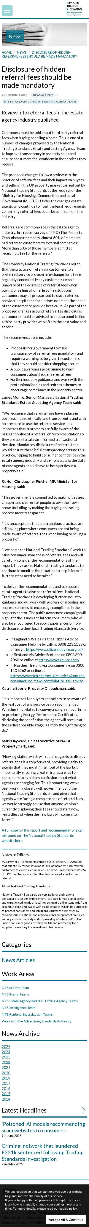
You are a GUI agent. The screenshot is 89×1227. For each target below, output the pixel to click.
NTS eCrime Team (15, 988)
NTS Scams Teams (15, 994)
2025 (6, 1046)
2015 (6, 1093)
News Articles (43, 95)
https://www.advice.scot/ (58, 660)
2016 (6, 1088)
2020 (6, 1073)
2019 (6, 1078)
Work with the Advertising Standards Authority (36, 1021)
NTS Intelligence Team (18, 1007)
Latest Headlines (24, 1110)
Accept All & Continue (66, 1219)
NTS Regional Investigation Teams (27, 1014)
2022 (6, 1062)
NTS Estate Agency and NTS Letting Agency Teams (40, 101)
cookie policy (68, 1208)
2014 (6, 1099)
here (18, 840)
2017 (6, 1083)
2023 (6, 1057)
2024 (6, 1052)
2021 (6, 1067)
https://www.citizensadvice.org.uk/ (54, 649)
